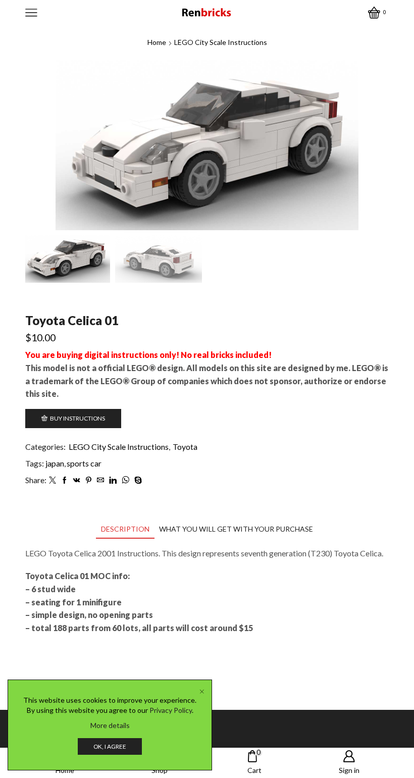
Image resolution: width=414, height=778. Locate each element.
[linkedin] (113, 480)
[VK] (77, 480)
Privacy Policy (170, 710)
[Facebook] (65, 480)
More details (110, 725)
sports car (84, 463)
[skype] (137, 480)
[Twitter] (52, 480)
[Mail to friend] (100, 480)
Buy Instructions (77, 418)
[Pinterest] (88, 480)
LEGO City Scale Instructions (220, 42)
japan (54, 463)
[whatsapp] (125, 480)
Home (156, 42)
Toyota (185, 446)
